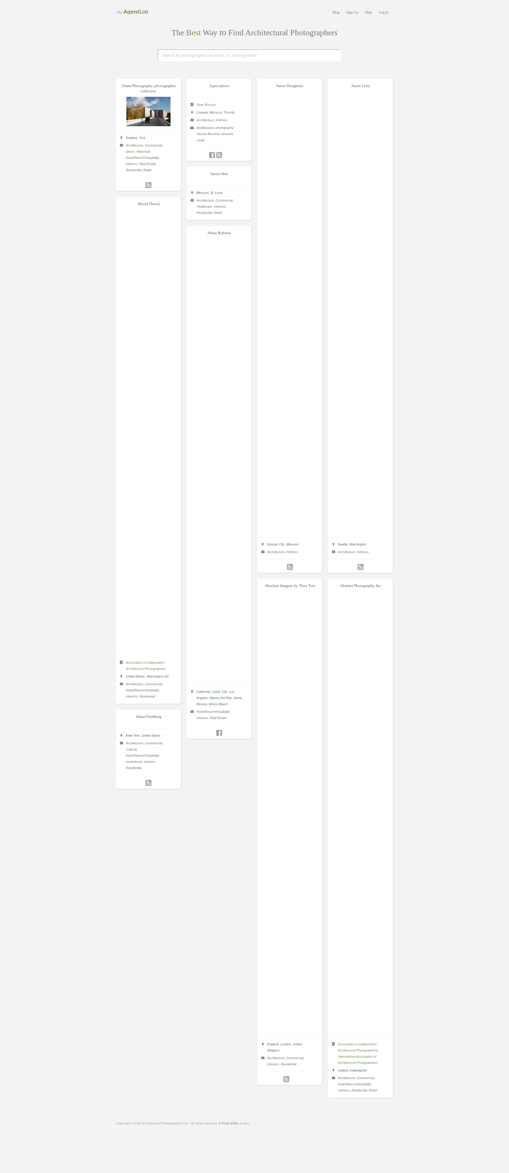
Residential (133, 170)
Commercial (153, 145)
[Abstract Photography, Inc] (360, 1031)
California (203, 691)
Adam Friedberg (148, 716)
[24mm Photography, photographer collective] (148, 124)
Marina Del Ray (221, 698)
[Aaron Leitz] (360, 531)
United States (135, 676)
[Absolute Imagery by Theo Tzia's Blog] (286, 1079)
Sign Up (352, 12)
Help (368, 12)
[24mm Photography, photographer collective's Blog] (148, 185)
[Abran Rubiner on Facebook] (219, 733)
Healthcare (204, 206)
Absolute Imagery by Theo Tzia (290, 585)
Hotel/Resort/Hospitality (142, 157)
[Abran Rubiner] (219, 678)
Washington (357, 544)
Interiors (132, 164)
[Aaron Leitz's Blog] (360, 567)
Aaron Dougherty (290, 86)
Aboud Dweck (148, 204)
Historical (143, 151)
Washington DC (158, 676)
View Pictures (206, 104)
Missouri (292, 544)
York (142, 137)
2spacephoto (219, 86)
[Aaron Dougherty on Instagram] (297, 567)
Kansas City (276, 544)
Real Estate (147, 164)
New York (133, 735)
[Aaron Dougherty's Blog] (290, 567)
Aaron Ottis (219, 174)
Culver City (219, 691)
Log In (384, 12)
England (131, 137)
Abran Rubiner (219, 233)
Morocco (215, 112)
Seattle (343, 544)
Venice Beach (218, 704)
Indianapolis (358, 1070)
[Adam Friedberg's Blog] (148, 783)
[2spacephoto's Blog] (219, 155)
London (285, 1044)
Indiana (343, 1070)
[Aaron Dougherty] (290, 531)
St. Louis (216, 192)
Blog (336, 12)
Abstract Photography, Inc (360, 585)
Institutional (134, 761)
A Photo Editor (229, 1123)
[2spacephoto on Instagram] (226, 155)
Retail (147, 170)
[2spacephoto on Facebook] (212, 155)
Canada (202, 112)
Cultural (131, 749)
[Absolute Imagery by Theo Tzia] (290, 1031)
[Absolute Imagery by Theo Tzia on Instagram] (293, 1079)
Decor (130, 151)
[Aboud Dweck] (148, 649)
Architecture (134, 145)
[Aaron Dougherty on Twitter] (283, 567)
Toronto (229, 112)
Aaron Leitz (360, 86)
